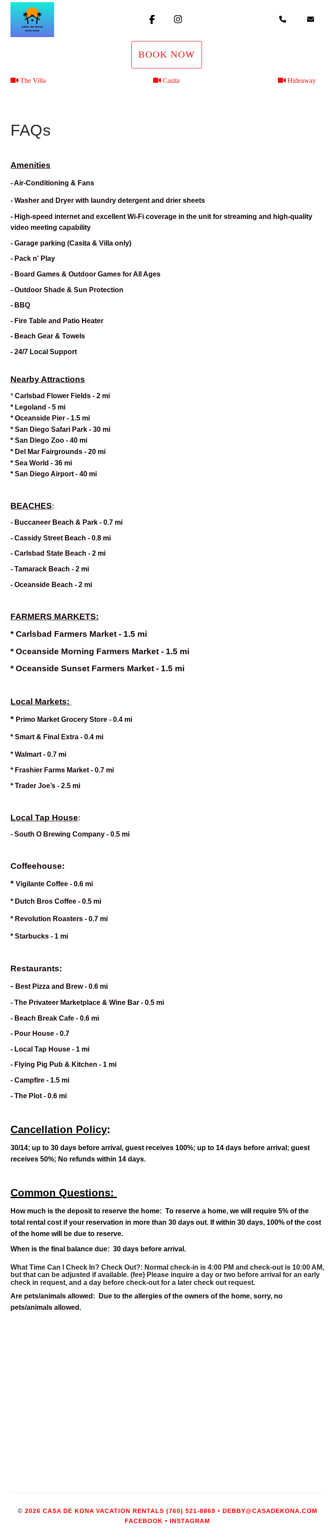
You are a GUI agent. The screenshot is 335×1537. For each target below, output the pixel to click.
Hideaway (301, 80)
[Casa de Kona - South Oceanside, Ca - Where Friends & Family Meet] (62, 19)
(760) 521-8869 (190, 1510)
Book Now (166, 54)
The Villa (33, 80)
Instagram (190, 1520)
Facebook (144, 1520)
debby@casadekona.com (270, 1510)
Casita (171, 80)
